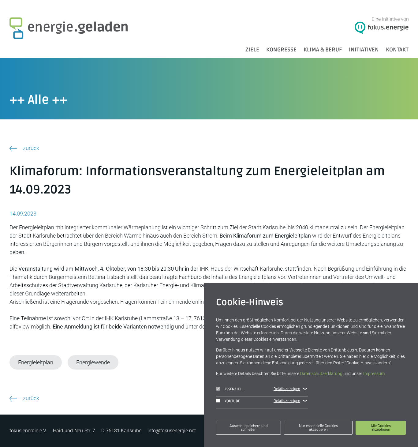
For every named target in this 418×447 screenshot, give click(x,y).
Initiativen (364, 49)
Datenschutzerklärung (321, 373)
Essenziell (234, 389)
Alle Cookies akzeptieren (381, 428)
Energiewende (93, 362)
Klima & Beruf (323, 49)
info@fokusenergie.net (171, 431)
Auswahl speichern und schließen (249, 428)
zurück (31, 148)
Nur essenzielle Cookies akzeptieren (318, 428)
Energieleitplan (35, 362)
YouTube (232, 401)
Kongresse (281, 49)
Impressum (374, 373)
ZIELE (252, 49)
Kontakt (397, 49)
